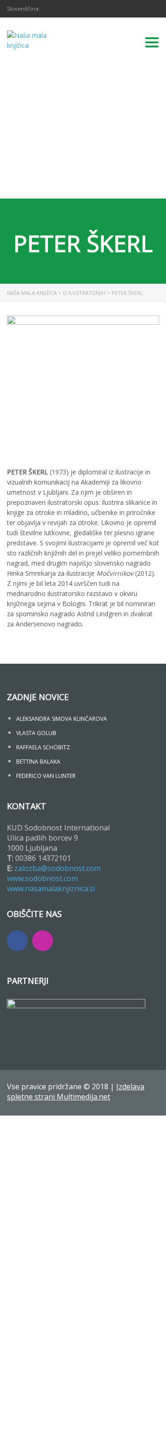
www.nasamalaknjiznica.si (51, 888)
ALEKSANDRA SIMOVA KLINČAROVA (61, 719)
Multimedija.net (83, 1097)
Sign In (74, 1439)
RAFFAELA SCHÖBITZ (43, 747)
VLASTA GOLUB (36, 733)
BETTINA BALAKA (38, 761)
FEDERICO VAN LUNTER (46, 776)
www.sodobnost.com (42, 878)
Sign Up (52, 1439)
